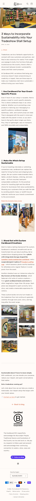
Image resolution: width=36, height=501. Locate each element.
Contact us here (9, 397)
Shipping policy (24, 494)
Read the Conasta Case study (11, 201)
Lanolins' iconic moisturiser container (15, 259)
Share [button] (5, 50)
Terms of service (13, 494)
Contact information (19, 497)
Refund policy (16, 491)
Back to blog (19, 404)
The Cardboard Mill (17, 489)
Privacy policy (25, 491)
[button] (4, 4)
